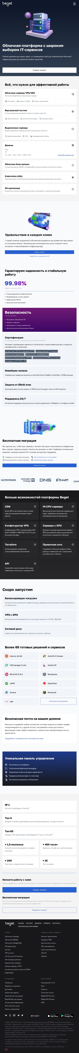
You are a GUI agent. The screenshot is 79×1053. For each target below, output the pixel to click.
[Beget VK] (6, 1015)
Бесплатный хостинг (48, 943)
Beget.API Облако (48, 999)
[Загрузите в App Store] (53, 1016)
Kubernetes (9, 973)
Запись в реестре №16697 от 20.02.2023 (43, 1037)
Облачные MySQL (11, 940)
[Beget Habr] (22, 1015)
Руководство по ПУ (48, 983)
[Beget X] (10, 1015)
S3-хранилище (10, 946)
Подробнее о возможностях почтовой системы (24, 738)
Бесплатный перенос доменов (43, 460)
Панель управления (12, 1009)
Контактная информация (14, 1002)
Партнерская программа (28, 926)
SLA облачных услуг (12, 1006)
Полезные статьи (47, 993)
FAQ (42, 1002)
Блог (43, 986)
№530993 (51, 1022)
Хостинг (29, 923)
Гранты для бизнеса (48, 950)
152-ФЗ (43, 953)
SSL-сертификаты (48, 946)
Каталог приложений (49, 936)
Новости (44, 989)
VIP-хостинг (9, 953)
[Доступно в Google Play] (67, 1016)
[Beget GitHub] (14, 1015)
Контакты (56, 923)
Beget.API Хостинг (48, 996)
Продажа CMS (46, 940)
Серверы (47, 923)
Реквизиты (9, 983)
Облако (21, 923)
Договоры (8, 989)
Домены (38, 923)
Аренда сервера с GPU (13, 966)
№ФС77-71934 (45, 1024)
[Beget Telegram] (18, 1015)
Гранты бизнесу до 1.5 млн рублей (45, 457)
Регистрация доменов (13, 959)
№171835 (8, 1024)
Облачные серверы (12, 936)
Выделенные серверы (13, 963)
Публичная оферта (12, 993)
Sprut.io (44, 956)
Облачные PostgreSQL (13, 943)
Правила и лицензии (12, 986)
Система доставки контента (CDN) (17, 969)
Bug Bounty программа (13, 999)
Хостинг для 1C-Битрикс (14, 956)
